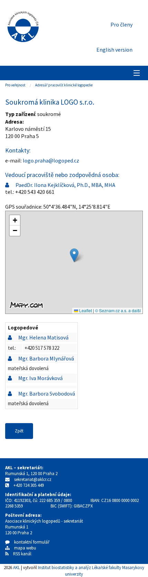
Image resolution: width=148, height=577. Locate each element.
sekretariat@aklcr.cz (32, 479)
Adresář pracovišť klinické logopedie (64, 85)
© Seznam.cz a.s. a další (118, 310)
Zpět (19, 431)
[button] (74, 255)
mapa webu (23, 548)
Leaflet (85, 310)
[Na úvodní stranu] (23, 25)
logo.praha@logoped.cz (51, 160)
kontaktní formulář (30, 542)
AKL (16, 567)
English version (114, 49)
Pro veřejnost (15, 85)
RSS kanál (22, 554)
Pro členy (121, 24)
